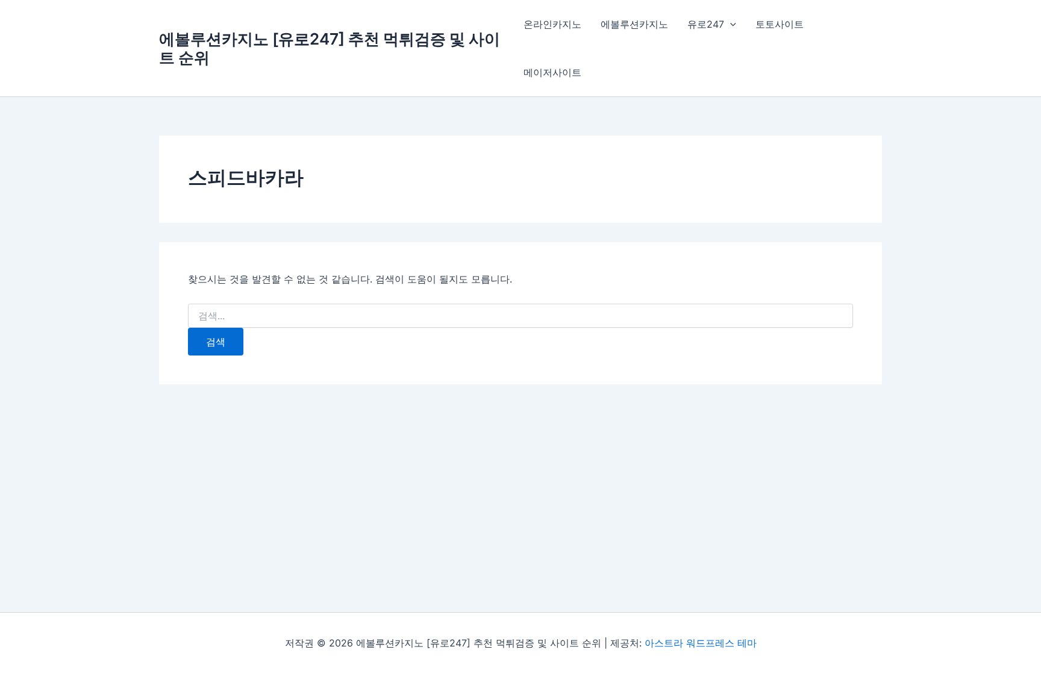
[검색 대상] (520, 316)
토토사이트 (779, 24)
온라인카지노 (552, 24)
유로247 (705, 24)
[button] (730, 24)
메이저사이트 (552, 72)
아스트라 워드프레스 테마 (701, 643)
